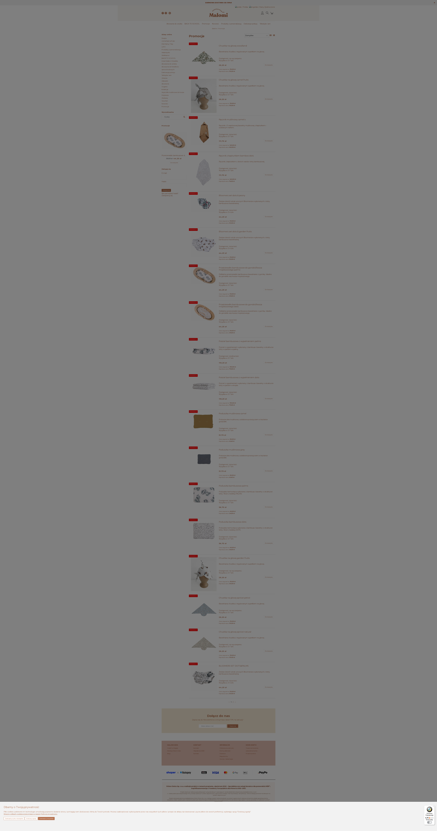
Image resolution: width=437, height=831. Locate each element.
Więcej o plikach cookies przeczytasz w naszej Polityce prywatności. (30, 814)
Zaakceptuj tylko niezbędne (14, 818)
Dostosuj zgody (31, 818)
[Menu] (433, 806)
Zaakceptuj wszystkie (46, 818)
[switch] (429, 822)
